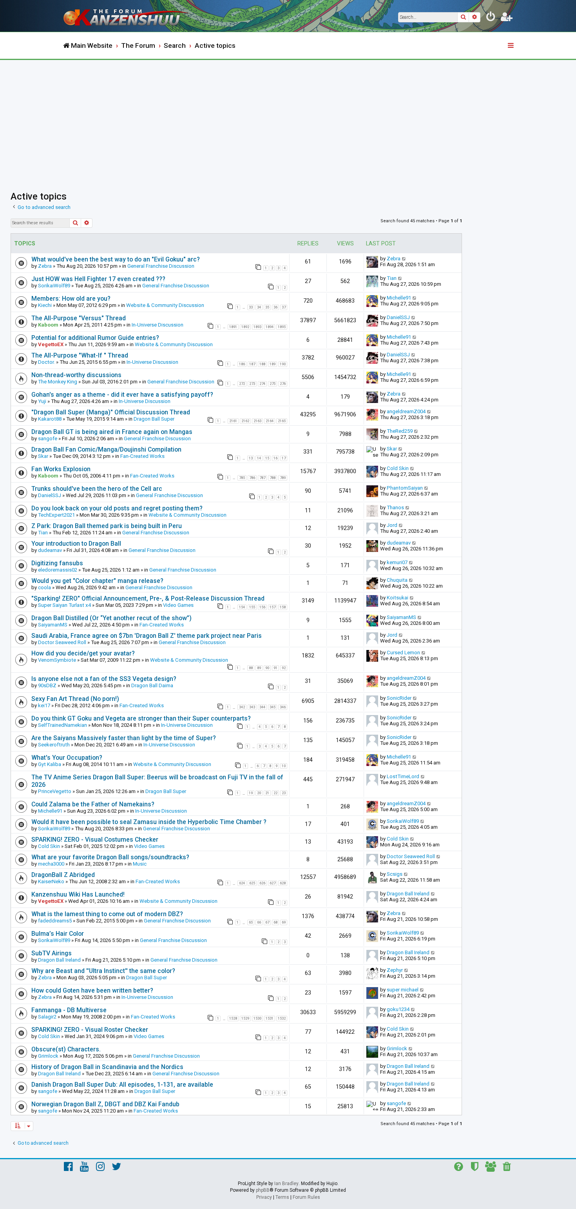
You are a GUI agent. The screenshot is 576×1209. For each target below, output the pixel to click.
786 (252, 478)
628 (283, 883)
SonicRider (399, 698)
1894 (270, 327)
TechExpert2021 (56, 515)
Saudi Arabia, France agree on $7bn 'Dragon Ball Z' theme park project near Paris (146, 635)
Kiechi (45, 305)
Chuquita (397, 580)
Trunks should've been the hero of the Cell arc (96, 488)
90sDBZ (47, 685)
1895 (282, 327)
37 (284, 307)
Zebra (45, 266)
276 (283, 384)
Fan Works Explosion (61, 469)
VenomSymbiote (57, 660)
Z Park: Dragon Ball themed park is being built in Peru (106, 526)
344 (262, 707)
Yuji (42, 401)
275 (272, 384)
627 (272, 883)
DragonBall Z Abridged (63, 875)
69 (284, 922)
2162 (245, 421)
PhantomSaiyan (405, 488)
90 (267, 668)
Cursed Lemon (403, 652)
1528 (233, 1018)
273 (252, 384)
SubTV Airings (51, 953)
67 (267, 922)
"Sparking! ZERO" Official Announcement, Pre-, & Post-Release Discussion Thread (147, 598)
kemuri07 (397, 562)
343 (252, 707)
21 (267, 793)
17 (284, 458)
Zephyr (395, 970)
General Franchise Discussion (160, 266)
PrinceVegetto (54, 791)
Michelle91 (399, 298)
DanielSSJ (398, 317)
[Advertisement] (288, 119)
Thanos (395, 507)
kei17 (44, 705)
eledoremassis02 (57, 570)
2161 (233, 421)
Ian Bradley (286, 1183)
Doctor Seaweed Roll (62, 642)
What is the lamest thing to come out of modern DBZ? (107, 914)
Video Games (178, 605)
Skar (43, 456)
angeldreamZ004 (406, 411)
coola (44, 587)
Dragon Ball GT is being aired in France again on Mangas (111, 432)
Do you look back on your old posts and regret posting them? (117, 508)
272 (242, 384)
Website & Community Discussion (165, 305)
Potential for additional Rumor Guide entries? (95, 337)
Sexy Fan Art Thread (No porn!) (75, 699)
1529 (245, 1018)
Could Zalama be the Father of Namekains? (92, 804)
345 (272, 707)
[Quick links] (511, 45)
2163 (257, 421)
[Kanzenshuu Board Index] (127, 16)
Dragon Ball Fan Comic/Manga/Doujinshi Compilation (106, 449)
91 (275, 668)
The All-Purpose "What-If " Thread (79, 355)
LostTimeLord (403, 776)
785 (242, 478)
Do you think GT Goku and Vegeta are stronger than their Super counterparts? (141, 718)
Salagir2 (47, 1017)
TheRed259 (400, 431)
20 (259, 793)
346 (283, 707)
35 (267, 307)
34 (259, 307)
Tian (392, 278)
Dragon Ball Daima (152, 685)
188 (262, 364)
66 (259, 922)
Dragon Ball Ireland (408, 894)
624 (242, 883)
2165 (282, 421)
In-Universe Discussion (157, 325)
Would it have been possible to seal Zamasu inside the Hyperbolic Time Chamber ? (148, 822)
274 (262, 384)
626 (262, 883)
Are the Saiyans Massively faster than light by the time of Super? (123, 738)
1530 (257, 1018)
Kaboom (48, 325)
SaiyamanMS (52, 625)
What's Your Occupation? (66, 757)
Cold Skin (398, 468)
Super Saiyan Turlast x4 (64, 605)
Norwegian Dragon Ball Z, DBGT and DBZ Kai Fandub (105, 1104)
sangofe (47, 438)
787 (262, 478)
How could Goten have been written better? (92, 990)
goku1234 (398, 1009)
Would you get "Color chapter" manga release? (97, 581)
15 (267, 458)
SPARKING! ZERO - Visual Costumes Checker (94, 839)
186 (242, 364)
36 (275, 307)
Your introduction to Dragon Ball (76, 543)
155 (252, 607)
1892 (245, 327)
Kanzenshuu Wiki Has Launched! (78, 894)
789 (283, 478)
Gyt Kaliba (49, 764)
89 (259, 668)
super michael (402, 990)
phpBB (263, 1190)
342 (242, 707)
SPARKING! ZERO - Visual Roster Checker (89, 1029)
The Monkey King (57, 382)
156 (262, 607)
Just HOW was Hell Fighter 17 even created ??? (98, 279)
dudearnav (50, 550)
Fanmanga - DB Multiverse (69, 1010)
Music (140, 864)
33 (251, 307)
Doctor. (46, 362)
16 (275, 458)
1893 (257, 327)
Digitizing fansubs (57, 563)
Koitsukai (397, 598)
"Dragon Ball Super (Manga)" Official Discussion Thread (110, 412)
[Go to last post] (404, 258)
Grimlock (48, 1056)
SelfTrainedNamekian (62, 725)
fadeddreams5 (55, 921)
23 (284, 793)
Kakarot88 (50, 419)
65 (251, 922)
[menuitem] (491, 18)
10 (284, 766)
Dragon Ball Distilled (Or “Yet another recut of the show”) (111, 618)
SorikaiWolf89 (54, 286)
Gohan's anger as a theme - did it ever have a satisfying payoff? (122, 394)
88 (251, 668)
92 (284, 668)
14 (259, 458)
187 (252, 364)
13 (251, 458)
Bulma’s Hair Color (57, 933)
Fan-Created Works (142, 456)
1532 (282, 1018)
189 (272, 364)
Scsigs (394, 874)
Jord (392, 525)
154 (242, 607)
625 (252, 883)
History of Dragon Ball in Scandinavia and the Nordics (107, 1067)
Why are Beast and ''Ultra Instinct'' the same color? (103, 971)
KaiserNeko (51, 881)
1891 (233, 327)
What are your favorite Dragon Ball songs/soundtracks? (110, 857)
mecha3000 (51, 864)
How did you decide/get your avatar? (83, 653)
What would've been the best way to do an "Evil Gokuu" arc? (115, 259)
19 (251, 793)
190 (283, 364)
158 (283, 607)
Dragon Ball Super (154, 419)
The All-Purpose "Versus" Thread (78, 318)
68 (275, 922)
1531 (270, 1018)
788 (272, 478)
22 (275, 793)
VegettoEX (50, 344)
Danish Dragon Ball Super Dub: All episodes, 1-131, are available (122, 1084)
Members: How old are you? (70, 298)
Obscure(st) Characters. (66, 1049)
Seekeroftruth (54, 745)
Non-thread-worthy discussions (76, 375)
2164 (270, 421)
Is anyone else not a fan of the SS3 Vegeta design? (103, 679)
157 (272, 607)
